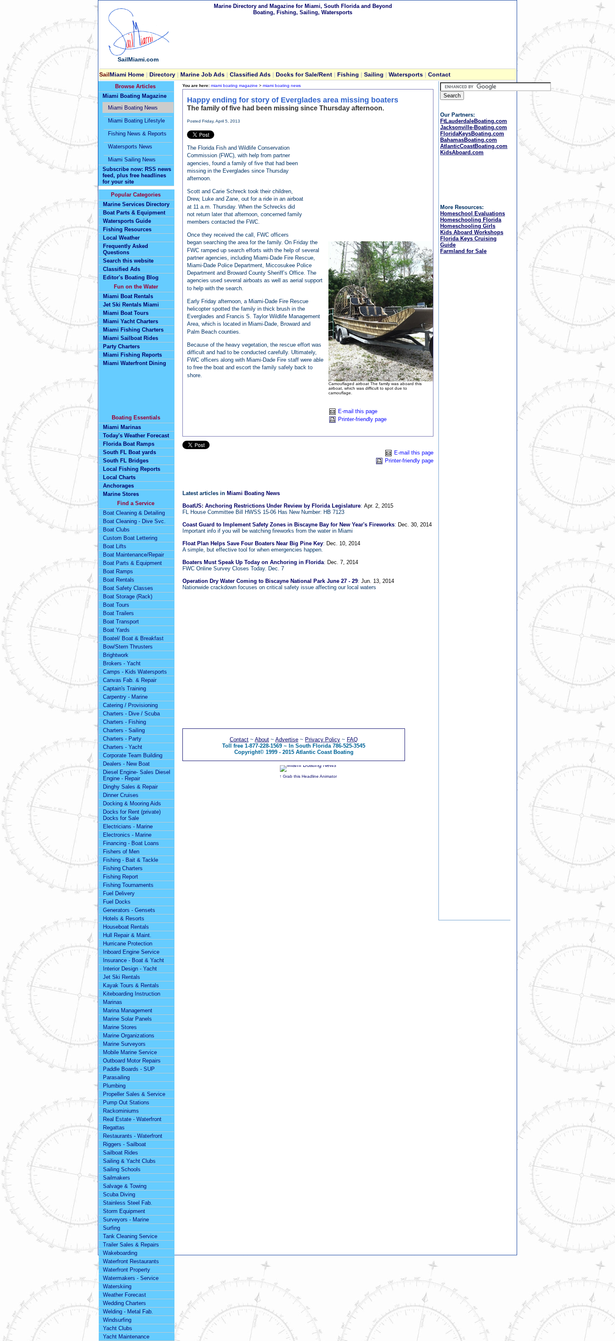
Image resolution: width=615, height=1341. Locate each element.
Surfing (111, 1228)
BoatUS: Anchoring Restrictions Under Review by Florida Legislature (271, 506)
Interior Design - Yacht (130, 969)
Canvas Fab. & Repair (129, 680)
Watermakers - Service (131, 1278)
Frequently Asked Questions (125, 249)
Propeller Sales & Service (134, 1094)
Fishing (348, 74)
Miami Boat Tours (126, 313)
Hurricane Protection (127, 943)
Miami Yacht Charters (130, 321)
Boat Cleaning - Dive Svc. (134, 521)
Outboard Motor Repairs (132, 1060)
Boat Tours (116, 605)
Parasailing (116, 1077)
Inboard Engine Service (131, 952)
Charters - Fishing (124, 722)
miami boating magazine (234, 85)
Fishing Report (120, 877)
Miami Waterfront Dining (134, 363)
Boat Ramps (118, 571)
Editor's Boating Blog (131, 277)
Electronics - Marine (127, 835)
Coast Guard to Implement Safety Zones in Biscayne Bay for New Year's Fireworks (288, 524)
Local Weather (121, 238)
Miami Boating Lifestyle (136, 120)
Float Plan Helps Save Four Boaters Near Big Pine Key (252, 543)
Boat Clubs (116, 529)
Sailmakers (116, 1178)
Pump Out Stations (126, 1102)
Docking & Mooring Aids (132, 803)
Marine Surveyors (124, 1044)
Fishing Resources (127, 229)
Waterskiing (117, 1286)
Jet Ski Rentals (121, 977)
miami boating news (282, 85)
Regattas (114, 1127)
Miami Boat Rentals (128, 296)
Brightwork (115, 655)
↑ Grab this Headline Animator (308, 776)
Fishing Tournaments (128, 885)
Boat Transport (121, 621)
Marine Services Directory (136, 204)
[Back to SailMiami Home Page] (138, 54)
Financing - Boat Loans (131, 843)
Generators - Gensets (129, 910)
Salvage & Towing (124, 1186)
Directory (162, 74)
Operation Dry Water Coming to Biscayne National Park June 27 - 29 (270, 581)
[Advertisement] (366, 182)
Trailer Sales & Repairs (131, 1244)
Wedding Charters (124, 1303)
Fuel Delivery (119, 893)
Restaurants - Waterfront (132, 1136)
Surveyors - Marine (126, 1219)
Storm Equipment (124, 1211)
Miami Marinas (122, 427)
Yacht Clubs (117, 1328)
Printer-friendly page (362, 419)
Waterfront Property (126, 1270)
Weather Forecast (124, 1295)
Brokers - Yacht (122, 663)
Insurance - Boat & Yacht (133, 960)
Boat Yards (116, 630)
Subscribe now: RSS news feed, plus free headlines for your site (136, 175)
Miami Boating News (253, 493)
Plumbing (114, 1086)
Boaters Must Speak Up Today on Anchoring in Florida (253, 562)
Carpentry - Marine (125, 697)
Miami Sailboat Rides (130, 338)
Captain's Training (124, 688)
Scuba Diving (119, 1194)
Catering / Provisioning (130, 705)
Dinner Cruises (120, 795)
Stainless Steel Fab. (127, 1203)
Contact (439, 74)
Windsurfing (117, 1320)
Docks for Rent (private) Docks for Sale (132, 815)
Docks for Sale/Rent (305, 74)
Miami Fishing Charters (133, 330)
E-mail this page (357, 411)
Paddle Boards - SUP (129, 1069)
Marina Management (127, 1010)
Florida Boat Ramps (128, 444)
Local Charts (119, 477)
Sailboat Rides (120, 1152)
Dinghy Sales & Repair (130, 787)
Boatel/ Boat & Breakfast (133, 638)
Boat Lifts (114, 546)
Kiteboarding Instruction (131, 994)
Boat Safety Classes (128, 588)
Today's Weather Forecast (136, 435)
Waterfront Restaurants (131, 1261)
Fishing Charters (123, 868)
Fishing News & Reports (137, 133)
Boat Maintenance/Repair (133, 555)
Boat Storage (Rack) (127, 596)
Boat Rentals (118, 580)
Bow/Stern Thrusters (128, 647)
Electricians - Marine (128, 826)
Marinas (112, 1002)
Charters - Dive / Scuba (131, 713)
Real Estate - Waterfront (132, 1119)
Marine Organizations (128, 1035)
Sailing (374, 74)
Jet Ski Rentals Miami (131, 304)
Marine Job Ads (202, 74)
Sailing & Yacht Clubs (129, 1161)
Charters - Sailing (124, 730)
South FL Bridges (126, 460)
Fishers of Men (121, 851)
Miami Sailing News (132, 159)
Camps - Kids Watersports (135, 672)
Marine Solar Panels (127, 1019)
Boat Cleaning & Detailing (134, 513)
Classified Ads (121, 269)
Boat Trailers (118, 613)
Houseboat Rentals (126, 927)
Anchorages (118, 486)
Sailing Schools (122, 1169)
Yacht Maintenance (126, 1336)
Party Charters (121, 346)
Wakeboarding (120, 1253)
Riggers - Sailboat (124, 1144)
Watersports (406, 74)
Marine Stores (121, 494)
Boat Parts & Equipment (134, 212)
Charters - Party (122, 739)
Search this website (128, 261)
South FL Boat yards (129, 452)
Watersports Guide (127, 221)
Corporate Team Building (132, 755)
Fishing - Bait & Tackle (130, 860)
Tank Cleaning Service (130, 1236)
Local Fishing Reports (131, 469)
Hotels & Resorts (123, 918)
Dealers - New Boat (126, 764)
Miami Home (122, 74)
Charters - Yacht (122, 747)
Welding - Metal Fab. (128, 1311)
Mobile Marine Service (130, 1052)
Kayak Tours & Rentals (131, 985)
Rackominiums (121, 1111)
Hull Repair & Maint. (127, 935)
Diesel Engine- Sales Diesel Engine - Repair (136, 775)
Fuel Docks (117, 902)
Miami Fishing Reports (132, 355)
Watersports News (130, 146)
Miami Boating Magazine (134, 96)
